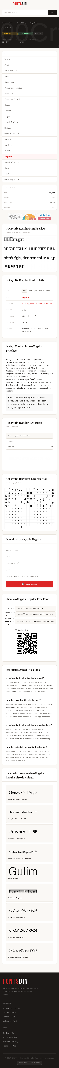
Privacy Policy (10, 1041)
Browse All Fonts (11, 1008)
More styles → (12, 179)
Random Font (9, 1016)
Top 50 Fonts (9, 1012)
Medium (8, 127)
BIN (20, 4)
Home (4, 23)
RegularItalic (12, 162)
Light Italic (11, 122)
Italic (8, 110)
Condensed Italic (13, 87)
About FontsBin (10, 1037)
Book (7, 76)
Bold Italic (11, 70)
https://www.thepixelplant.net (37, 303)
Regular (8, 156)
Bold (7, 64)
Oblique (8, 145)
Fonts (11, 23)
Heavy (7, 105)
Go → (52, 12)
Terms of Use (9, 1045)
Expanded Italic (13, 99)
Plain (7, 150)
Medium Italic (12, 133)
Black (7, 59)
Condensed (9, 82)
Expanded (9, 93)
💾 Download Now (29, 584)
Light (7, 116)
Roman (7, 168)
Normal (8, 139)
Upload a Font (10, 1021)
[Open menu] (5, 4)
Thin (7, 173)
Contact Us (8, 1033)
